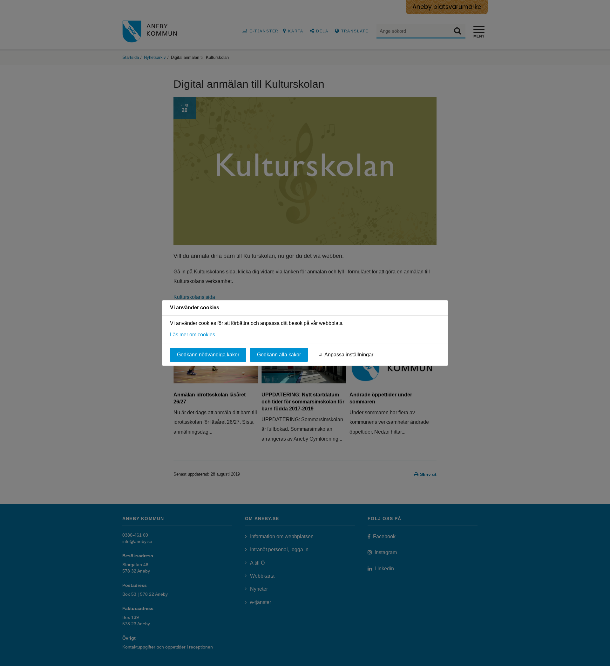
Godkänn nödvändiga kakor (208, 354)
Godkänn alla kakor (279, 354)
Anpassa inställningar (348, 354)
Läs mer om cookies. (193, 334)
